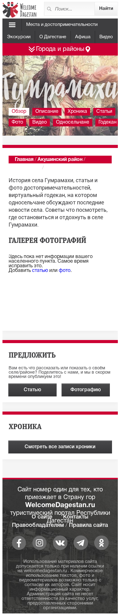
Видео (106, 37)
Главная (24, 160)
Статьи (104, 111)
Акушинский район (60, 160)
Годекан (107, 122)
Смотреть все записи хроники (60, 447)
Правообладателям (38, 525)
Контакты (75, 517)
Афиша (82, 37)
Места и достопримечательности (62, 25)
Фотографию (85, 390)
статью (40, 271)
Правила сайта (88, 525)
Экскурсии (18, 37)
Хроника (77, 111)
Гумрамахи (28, 168)
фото (64, 271)
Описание (46, 111)
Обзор (19, 111)
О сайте (42, 517)
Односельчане (72, 122)
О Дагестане (52, 37)
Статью (32, 390)
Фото (17, 122)
